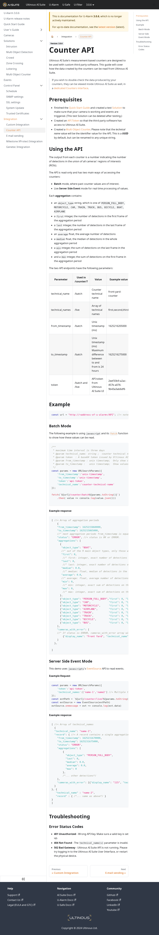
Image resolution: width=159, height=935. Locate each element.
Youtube (112, 910)
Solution (117, 107)
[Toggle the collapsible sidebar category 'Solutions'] (41, 40)
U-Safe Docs (64, 905)
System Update (15, 108)
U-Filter (78, 4)
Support (12, 895)
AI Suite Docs (65, 895)
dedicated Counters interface (71, 88)
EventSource (94, 668)
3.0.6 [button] (89, 4)
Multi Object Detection (19, 52)
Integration (10, 119)
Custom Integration (17, 124)
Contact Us (13, 900)
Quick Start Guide (14, 24)
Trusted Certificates (17, 113)
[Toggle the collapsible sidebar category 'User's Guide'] (41, 29)
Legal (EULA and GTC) (19, 905)
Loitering (11, 69)
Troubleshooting (143, 41)
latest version (106, 27)
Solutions (9, 41)
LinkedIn (112, 905)
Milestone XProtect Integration (24, 141)
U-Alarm (54, 4)
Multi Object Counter (18, 74)
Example (140, 24)
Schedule (11, 91)
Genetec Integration (18, 147)
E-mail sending (14, 135)
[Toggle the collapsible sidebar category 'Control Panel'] (41, 85)
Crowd (10, 57)
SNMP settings (14, 96)
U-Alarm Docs (65, 900)
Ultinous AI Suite (35, 4)
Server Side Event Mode (144, 35)
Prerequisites (142, 15)
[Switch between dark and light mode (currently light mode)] (154, 4)
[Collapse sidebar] (23, 879)
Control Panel (12, 85)
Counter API (13, 130)
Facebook (112, 900)
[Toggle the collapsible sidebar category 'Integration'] (41, 119)
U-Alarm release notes (17, 18)
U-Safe (66, 4)
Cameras (9, 35)
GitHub (111, 895)
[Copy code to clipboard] (124, 414)
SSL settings (13, 102)
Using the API (142, 20)
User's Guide (11, 29)
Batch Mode (144, 29)
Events (7, 80)
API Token (73, 120)
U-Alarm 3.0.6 (11, 13)
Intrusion (11, 46)
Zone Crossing (14, 63)
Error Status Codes (144, 48)
